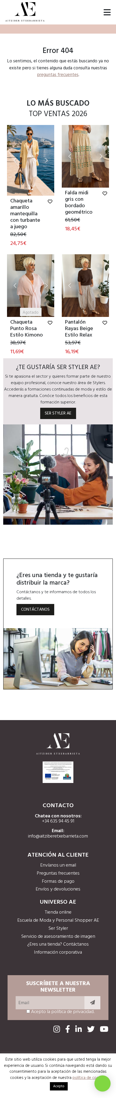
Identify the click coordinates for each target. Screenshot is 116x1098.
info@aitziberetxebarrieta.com (58, 836)
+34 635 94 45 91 (58, 821)
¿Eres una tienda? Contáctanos (58, 944)
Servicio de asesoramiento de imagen (58, 936)
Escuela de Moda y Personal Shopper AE (58, 920)
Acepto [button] (58, 1086)
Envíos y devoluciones (58, 889)
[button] (15, 160)
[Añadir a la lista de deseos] (50, 202)
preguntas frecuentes (58, 74)
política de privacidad (72, 1012)
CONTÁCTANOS (35, 609)
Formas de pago (58, 881)
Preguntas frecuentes (58, 873)
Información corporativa (58, 952)
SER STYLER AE (58, 413)
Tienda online (58, 912)
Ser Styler (58, 928)
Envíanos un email (58, 865)
